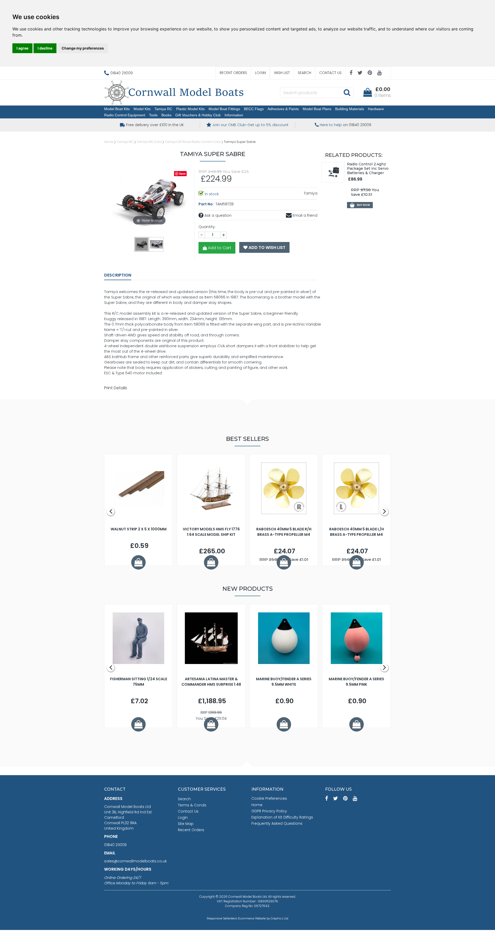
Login (260, 72)
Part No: (206, 204)
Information (234, 115)
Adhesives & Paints (283, 109)
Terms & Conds (192, 805)
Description (117, 275)
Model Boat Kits (117, 109)
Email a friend (304, 215)
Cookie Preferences (269, 798)
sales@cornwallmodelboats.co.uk (135, 861)
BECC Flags (254, 109)
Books (166, 115)
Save (182, 173)
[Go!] (347, 92)
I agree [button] (22, 48)
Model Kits (142, 109)
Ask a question (217, 215)
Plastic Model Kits (190, 109)
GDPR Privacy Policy (269, 811)
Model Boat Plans (317, 109)
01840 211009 (115, 844)
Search (304, 72)
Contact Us (330, 72)
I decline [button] (45, 48)
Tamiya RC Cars (149, 142)
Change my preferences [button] (83, 48)
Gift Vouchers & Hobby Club (198, 115)
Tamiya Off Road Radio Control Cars (193, 142)
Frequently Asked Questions (276, 823)
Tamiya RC (163, 109)
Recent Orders (233, 72)
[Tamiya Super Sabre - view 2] (156, 244)
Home (108, 142)
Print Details (115, 388)
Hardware (376, 109)
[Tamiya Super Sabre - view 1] (141, 244)
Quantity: (207, 226)
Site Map (186, 823)
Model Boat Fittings (224, 109)
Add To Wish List (266, 247)
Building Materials (349, 109)
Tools (153, 115)
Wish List (282, 72)
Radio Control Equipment (124, 115)
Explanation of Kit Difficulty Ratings (282, 817)
